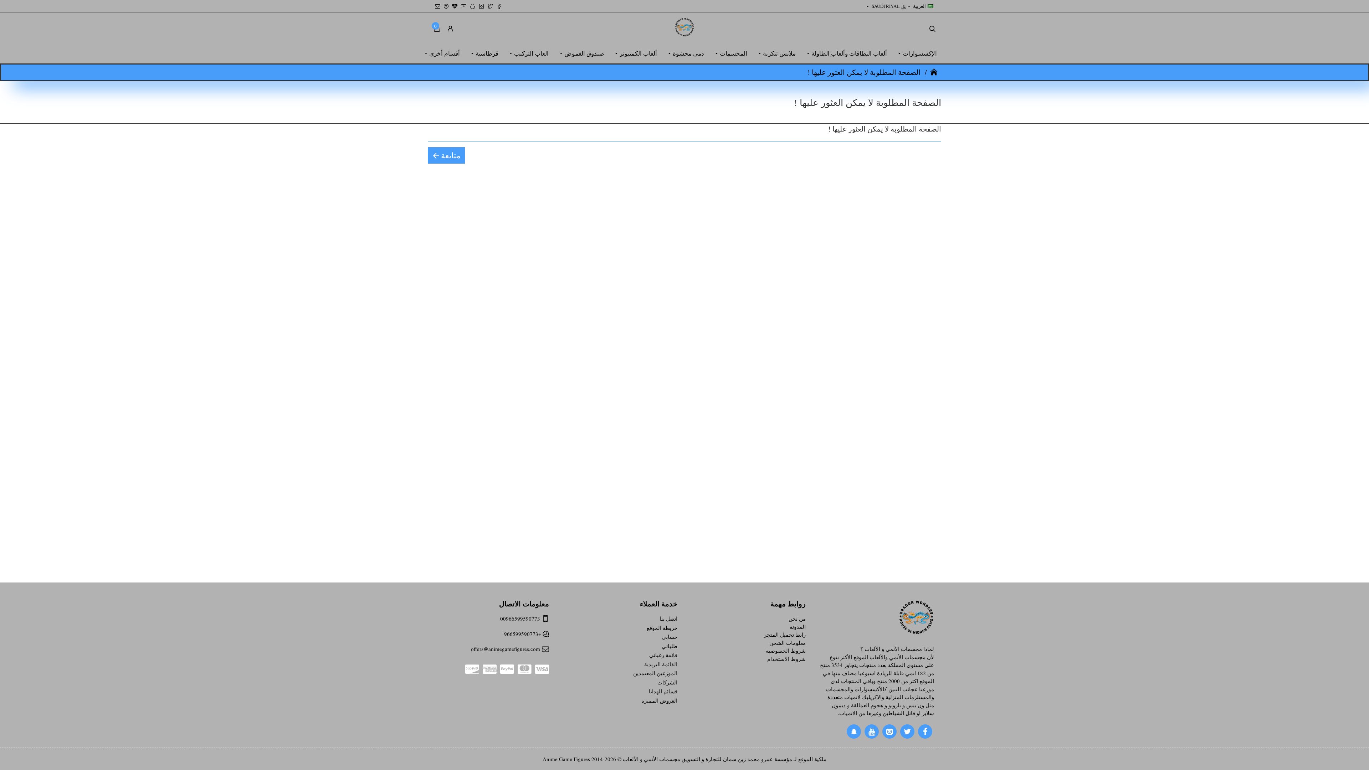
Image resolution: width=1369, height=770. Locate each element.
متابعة (451, 155)
